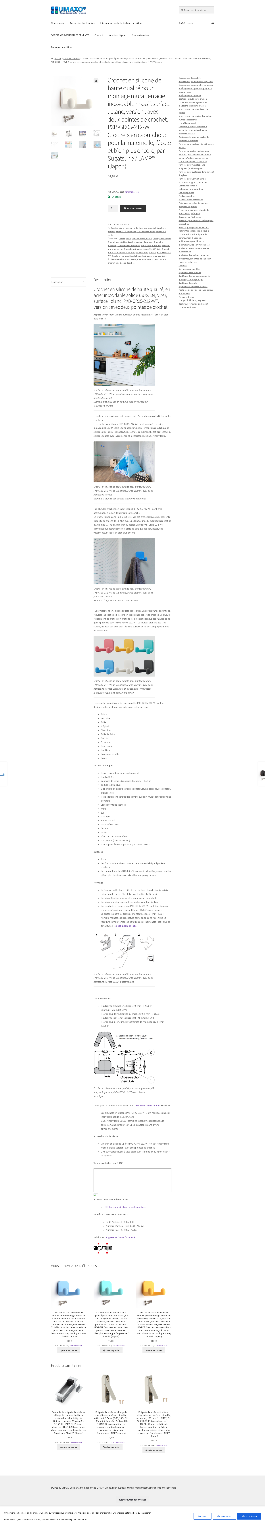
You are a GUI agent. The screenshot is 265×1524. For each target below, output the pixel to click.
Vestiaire (162, 256)
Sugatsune (146, 245)
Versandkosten (132, 191)
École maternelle (116, 259)
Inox (155, 256)
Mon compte (57, 23)
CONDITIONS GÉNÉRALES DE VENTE (70, 35)
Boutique (156, 245)
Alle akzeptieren (249, 1516)
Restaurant (160, 259)
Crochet (130, 262)
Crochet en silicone (132, 249)
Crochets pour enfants (137, 252)
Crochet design (135, 242)
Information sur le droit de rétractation (121, 23)
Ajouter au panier (133, 208)
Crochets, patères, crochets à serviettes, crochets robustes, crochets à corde (137, 231)
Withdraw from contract (132, 1499)
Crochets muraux (120, 256)
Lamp (145, 249)
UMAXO (152, 252)
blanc (127, 259)
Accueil (58, 58)
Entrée (122, 238)
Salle (128, 238)
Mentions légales (117, 35)
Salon (149, 238)
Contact (98, 35)
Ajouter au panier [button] (68, 1350)
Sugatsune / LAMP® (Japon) (120, 1237)
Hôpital (150, 259)
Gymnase (148, 242)
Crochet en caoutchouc (128, 245)
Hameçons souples (162, 238)
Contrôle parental (71, 58)
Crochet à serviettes (117, 242)
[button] (96, 80)
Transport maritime (61, 47)
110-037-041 (154, 249)
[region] (132, 1515)
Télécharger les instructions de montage (124, 1207)
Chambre (141, 259)
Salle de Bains (138, 238)
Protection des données (82, 23)
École (133, 259)
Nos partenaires (140, 35)
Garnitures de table (128, 228)
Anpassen (202, 1516)
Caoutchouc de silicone (140, 256)
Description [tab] (57, 281)
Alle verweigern (224, 1516)
